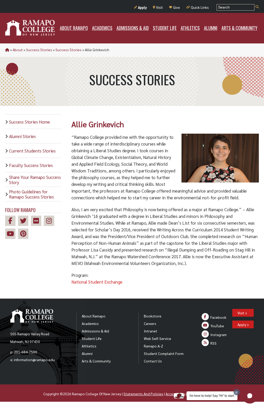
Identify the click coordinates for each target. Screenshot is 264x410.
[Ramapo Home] (30, 28)
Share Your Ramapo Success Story (35, 179)
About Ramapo (93, 316)
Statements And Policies (143, 393)
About (18, 49)
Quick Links (200, 7)
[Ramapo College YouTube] (11, 234)
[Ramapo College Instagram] (50, 221)
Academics (90, 323)
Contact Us (153, 361)
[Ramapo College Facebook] (11, 221)
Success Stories (39, 49)
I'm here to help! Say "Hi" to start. (212, 395)
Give (176, 7)
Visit (159, 7)
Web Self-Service (157, 338)
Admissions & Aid (95, 331)
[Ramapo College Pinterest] (24, 234)
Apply (142, 7)
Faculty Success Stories (31, 165)
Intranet (150, 331)
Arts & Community (96, 361)
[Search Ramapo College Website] (257, 7)
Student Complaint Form (164, 353)
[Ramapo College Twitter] (24, 221)
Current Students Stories (32, 150)
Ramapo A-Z (153, 346)
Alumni (87, 353)
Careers (150, 323)
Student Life (92, 338)
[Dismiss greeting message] (237, 392)
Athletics (89, 346)
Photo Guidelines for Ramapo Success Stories (31, 194)
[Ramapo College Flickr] (37, 221)
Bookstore (152, 316)
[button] (250, 396)
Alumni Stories (22, 136)
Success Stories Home (29, 121)
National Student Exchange (96, 282)
